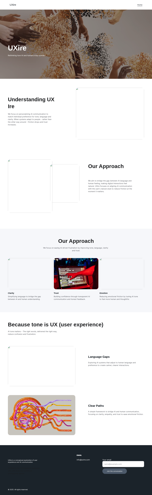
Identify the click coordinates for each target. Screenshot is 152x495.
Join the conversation (114, 471)
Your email (106, 460)
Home (139, 5)
